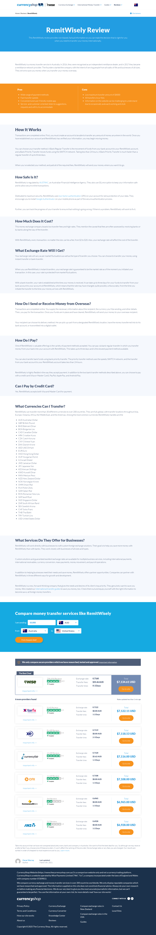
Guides (107, 5)
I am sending (20, 622)
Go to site (126, 689)
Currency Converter (57, 911)
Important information (108, 662)
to (52, 631)
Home (17, 13)
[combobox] (67, 622)
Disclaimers (136, 13)
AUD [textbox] (67, 622)
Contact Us (117, 906)
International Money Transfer (89, 5)
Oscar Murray (28, 860)
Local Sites (117, 911)
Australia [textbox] (33, 631)
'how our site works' (102, 892)
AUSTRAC (44, 182)
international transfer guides (48, 589)
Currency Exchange (65, 5)
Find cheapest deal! (29, 640)
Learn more (64, 850)
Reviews (117, 5)
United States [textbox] (68, 631)
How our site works (25, 915)
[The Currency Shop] (36, 5)
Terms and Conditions (26, 911)
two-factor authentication (70, 196)
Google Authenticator (45, 199)
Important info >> (30, 691)
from (17, 631)
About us (21, 920)
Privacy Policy (23, 906)
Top (150, 929)
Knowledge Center (57, 915)
